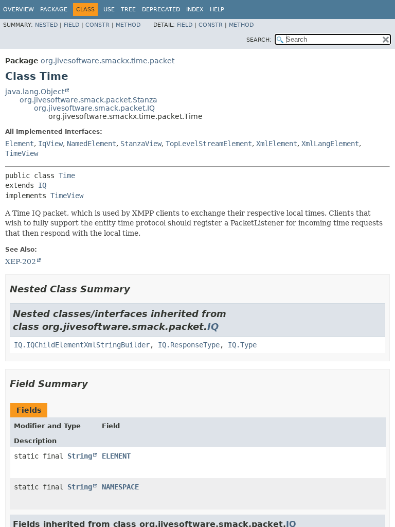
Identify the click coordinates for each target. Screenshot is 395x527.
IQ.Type (242, 345)
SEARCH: (259, 40)
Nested (46, 25)
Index (195, 9)
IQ (42, 185)
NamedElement (91, 143)
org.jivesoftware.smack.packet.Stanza (88, 100)
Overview (18, 9)
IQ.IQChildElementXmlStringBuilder (82, 345)
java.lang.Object (34, 91)
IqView (50, 143)
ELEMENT (116, 456)
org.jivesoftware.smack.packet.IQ (94, 108)
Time (67, 175)
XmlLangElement (330, 143)
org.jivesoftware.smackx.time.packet (107, 61)
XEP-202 (20, 261)
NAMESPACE (120, 487)
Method (128, 25)
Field (71, 25)
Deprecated (161, 9)
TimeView (21, 153)
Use (109, 9)
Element (19, 143)
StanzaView (140, 143)
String (79, 456)
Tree (128, 9)
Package (53, 9)
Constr (97, 25)
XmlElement (276, 143)
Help (217, 9)
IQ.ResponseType (189, 345)
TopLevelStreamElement (209, 143)
